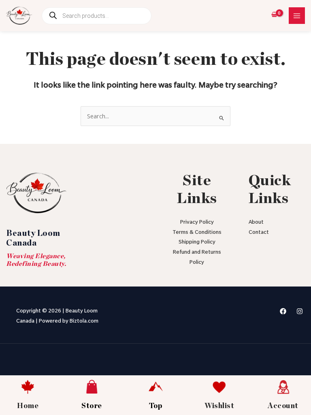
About (256, 223)
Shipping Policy (197, 243)
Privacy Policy (197, 223)
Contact (259, 233)
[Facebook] (283, 311)
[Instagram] (299, 311)
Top (155, 406)
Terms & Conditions (197, 233)
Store (91, 406)
